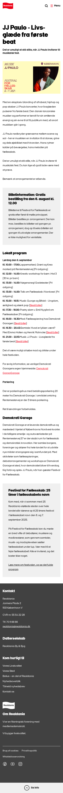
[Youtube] (12, 764)
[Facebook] (5, 764)
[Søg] (46, 5)
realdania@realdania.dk (16, 626)
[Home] (8, 6)
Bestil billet (36, 305)
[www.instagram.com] (20, 764)
